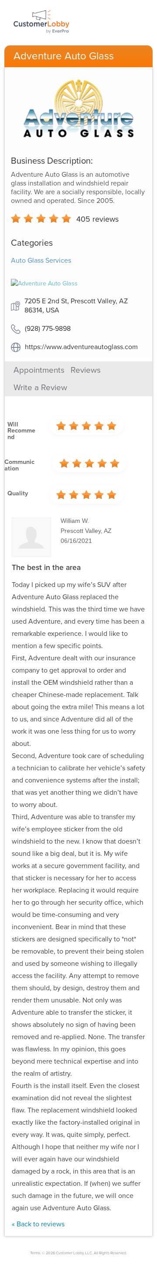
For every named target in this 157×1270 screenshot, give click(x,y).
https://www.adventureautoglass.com (81, 347)
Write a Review (40, 387)
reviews (97, 219)
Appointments (39, 370)
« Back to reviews (38, 1224)
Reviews (86, 370)
